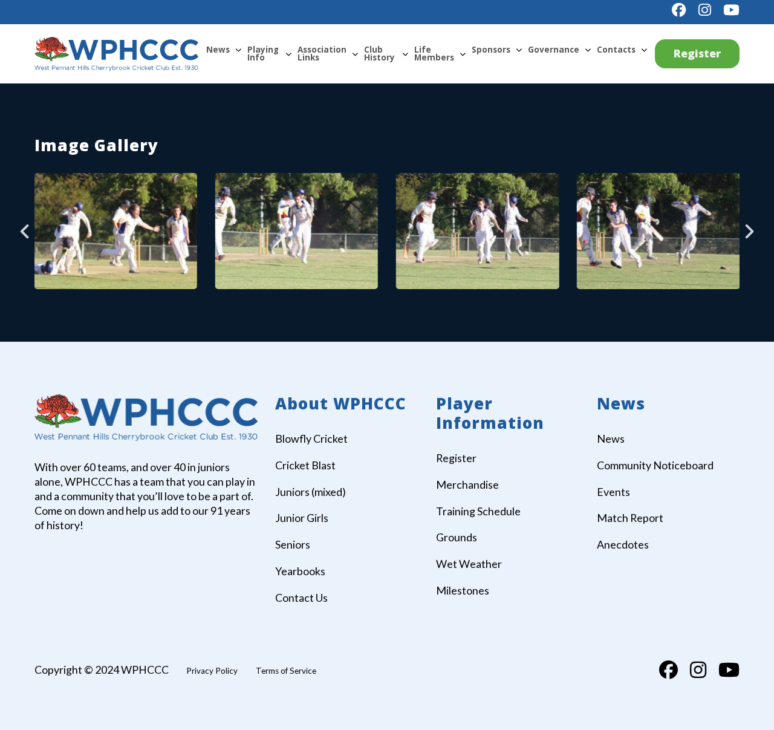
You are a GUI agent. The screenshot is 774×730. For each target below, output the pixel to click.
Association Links (322, 53)
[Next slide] (748, 231)
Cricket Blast (305, 465)
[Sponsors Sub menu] (519, 50)
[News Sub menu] (238, 50)
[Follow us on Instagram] (704, 10)
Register (697, 53)
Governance (553, 49)
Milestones (462, 590)
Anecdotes (623, 544)
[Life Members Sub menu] (463, 54)
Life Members (434, 53)
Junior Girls (301, 517)
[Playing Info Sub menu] (288, 54)
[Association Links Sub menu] (355, 54)
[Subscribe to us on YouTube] (731, 10)
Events (613, 491)
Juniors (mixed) (310, 491)
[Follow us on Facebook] (679, 10)
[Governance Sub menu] (588, 50)
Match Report (630, 517)
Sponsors (491, 49)
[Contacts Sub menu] (644, 50)
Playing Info (263, 53)
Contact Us (301, 597)
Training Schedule (478, 511)
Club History (379, 53)
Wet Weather (469, 563)
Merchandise (467, 484)
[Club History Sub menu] (405, 54)
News (218, 49)
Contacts (616, 49)
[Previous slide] (25, 231)
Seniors (292, 544)
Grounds (456, 537)
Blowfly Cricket (311, 438)
